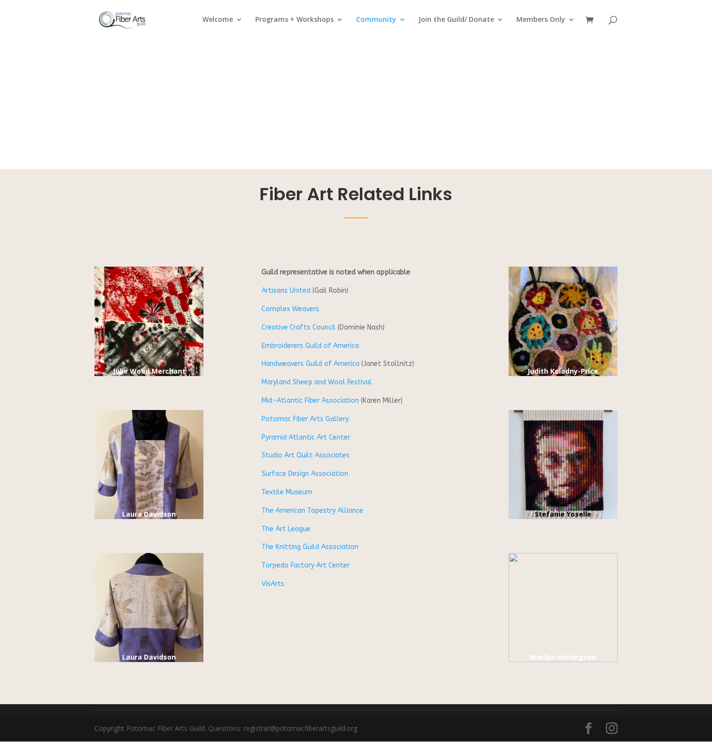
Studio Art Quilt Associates (306, 455)
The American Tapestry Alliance (312, 510)
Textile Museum (287, 492)
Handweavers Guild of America (310, 364)
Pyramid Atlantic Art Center (306, 437)
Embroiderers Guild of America (310, 346)
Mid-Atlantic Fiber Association (310, 400)
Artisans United (286, 290)
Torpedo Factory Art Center (306, 565)
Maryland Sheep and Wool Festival (317, 382)
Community (376, 20)
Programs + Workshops (294, 20)
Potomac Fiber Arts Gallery (305, 419)
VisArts (273, 584)
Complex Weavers (290, 309)
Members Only (540, 20)
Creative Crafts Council (299, 327)
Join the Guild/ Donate (456, 20)
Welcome (217, 20)
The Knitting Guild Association (310, 547)
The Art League (286, 529)
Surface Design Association (305, 474)
